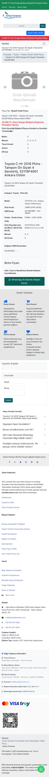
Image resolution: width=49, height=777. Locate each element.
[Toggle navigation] (44, 43)
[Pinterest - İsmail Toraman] (32, 462)
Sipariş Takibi (22, 7)
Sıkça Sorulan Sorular (10, 507)
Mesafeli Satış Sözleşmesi (12, 580)
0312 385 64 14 (33, 686)
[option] (24, 87)
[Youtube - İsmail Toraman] (38, 462)
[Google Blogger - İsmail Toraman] (27, 462)
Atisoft (35, 751)
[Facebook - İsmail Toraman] (10, 462)
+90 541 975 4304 (12, 627)
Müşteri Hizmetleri (9, 539)
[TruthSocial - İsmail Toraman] (21, 462)
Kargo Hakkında (8, 585)
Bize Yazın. (10, 595)
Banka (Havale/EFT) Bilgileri (13, 524)
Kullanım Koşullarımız (10, 575)
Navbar (5, 43)
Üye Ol (4, 7)
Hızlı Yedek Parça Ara (10, 554)
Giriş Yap (12, 7)
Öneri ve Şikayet (8, 590)
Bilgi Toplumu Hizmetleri (11, 570)
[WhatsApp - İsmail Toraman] (15, 462)
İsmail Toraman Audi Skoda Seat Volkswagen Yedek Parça (23, 742)
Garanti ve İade (8, 502)
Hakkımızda (6, 497)
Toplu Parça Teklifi (9, 549)
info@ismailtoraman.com (20, 682)
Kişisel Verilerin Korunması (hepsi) (16, 529)
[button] (24, 87)
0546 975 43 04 (28, 691)
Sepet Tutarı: (35, 33)
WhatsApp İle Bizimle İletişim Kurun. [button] (26, 281)
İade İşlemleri (7, 544)
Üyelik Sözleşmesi (9, 534)
